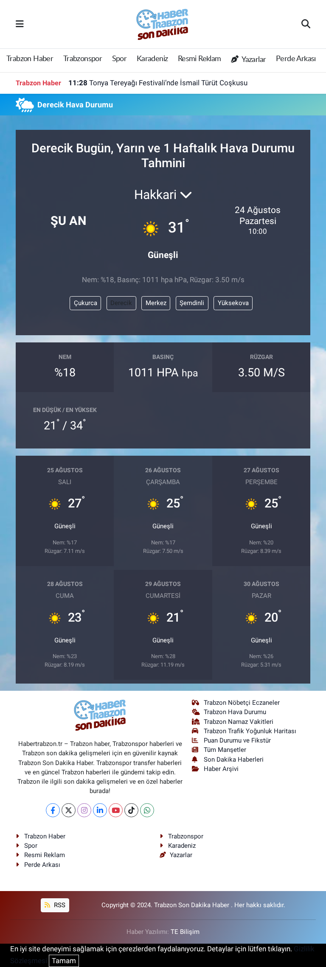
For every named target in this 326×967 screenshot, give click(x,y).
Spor (119, 59)
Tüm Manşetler (225, 750)
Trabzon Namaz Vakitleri (238, 722)
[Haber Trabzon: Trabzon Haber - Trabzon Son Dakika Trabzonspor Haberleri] (162, 23)
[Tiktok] (131, 810)
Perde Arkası (296, 59)
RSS (58, 905)
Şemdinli (192, 303)
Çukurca (85, 303)
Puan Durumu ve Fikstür (237, 740)
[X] (69, 810)
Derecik (121, 303)
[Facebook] (53, 810)
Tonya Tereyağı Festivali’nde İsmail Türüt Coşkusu (157, 82)
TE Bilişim (185, 932)
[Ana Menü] (20, 24)
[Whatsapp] (147, 810)
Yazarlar (253, 60)
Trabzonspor (82, 59)
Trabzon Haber (29, 59)
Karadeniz (152, 59)
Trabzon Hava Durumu (235, 712)
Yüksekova (233, 303)
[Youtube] (116, 810)
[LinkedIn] (100, 810)
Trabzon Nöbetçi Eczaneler (242, 702)
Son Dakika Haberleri (234, 759)
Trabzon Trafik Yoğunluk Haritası (250, 731)
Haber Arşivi (221, 769)
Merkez (156, 303)
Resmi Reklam (199, 59)
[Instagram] (84, 810)
